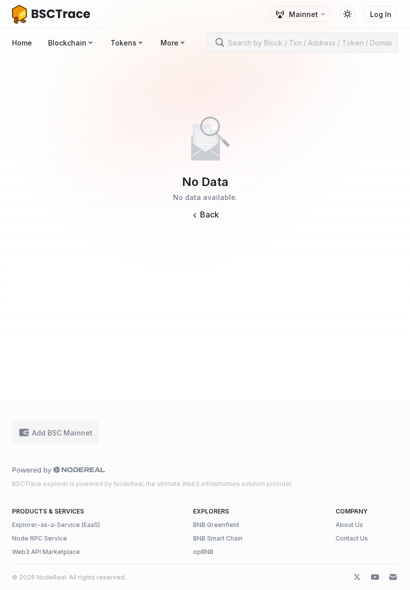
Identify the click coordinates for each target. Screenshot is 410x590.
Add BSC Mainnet (62, 432)
